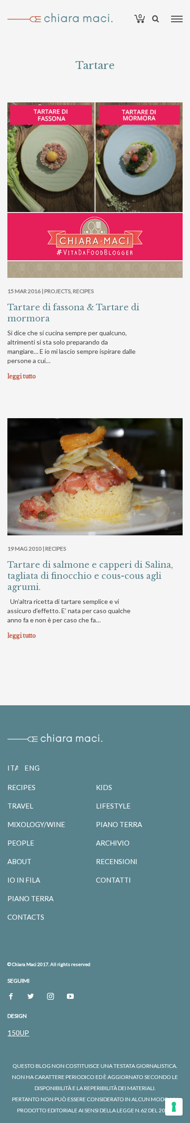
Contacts (25, 917)
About (19, 861)
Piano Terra (30, 898)
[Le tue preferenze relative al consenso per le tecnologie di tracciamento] (174, 1107)
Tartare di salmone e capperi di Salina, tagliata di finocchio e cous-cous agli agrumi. (90, 576)
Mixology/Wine (36, 824)
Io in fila (23, 880)
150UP (18, 1033)
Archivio (113, 843)
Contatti (113, 880)
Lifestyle (113, 806)
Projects (57, 291)
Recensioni (116, 861)
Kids (104, 787)
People (20, 843)
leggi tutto (21, 376)
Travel (20, 806)
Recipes (83, 291)
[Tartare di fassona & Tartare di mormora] (94, 190)
